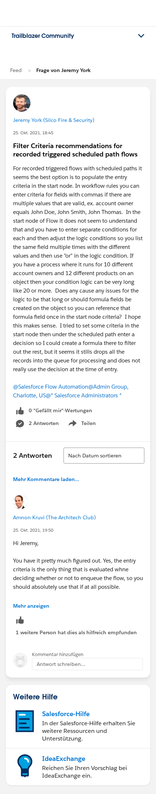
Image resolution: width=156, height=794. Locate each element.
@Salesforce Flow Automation (50, 386)
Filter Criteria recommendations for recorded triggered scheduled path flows (75, 150)
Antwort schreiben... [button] (61, 664)
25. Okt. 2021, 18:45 (33, 133)
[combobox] (103, 456)
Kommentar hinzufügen (57, 654)
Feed (16, 70)
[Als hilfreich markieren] (20, 620)
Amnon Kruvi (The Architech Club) (54, 517)
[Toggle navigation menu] (141, 36)
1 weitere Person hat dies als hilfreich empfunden (76, 632)
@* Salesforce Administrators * (84, 395)
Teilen (81, 424)
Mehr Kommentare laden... (46, 479)
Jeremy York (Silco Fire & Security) (53, 120)
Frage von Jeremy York (63, 70)
